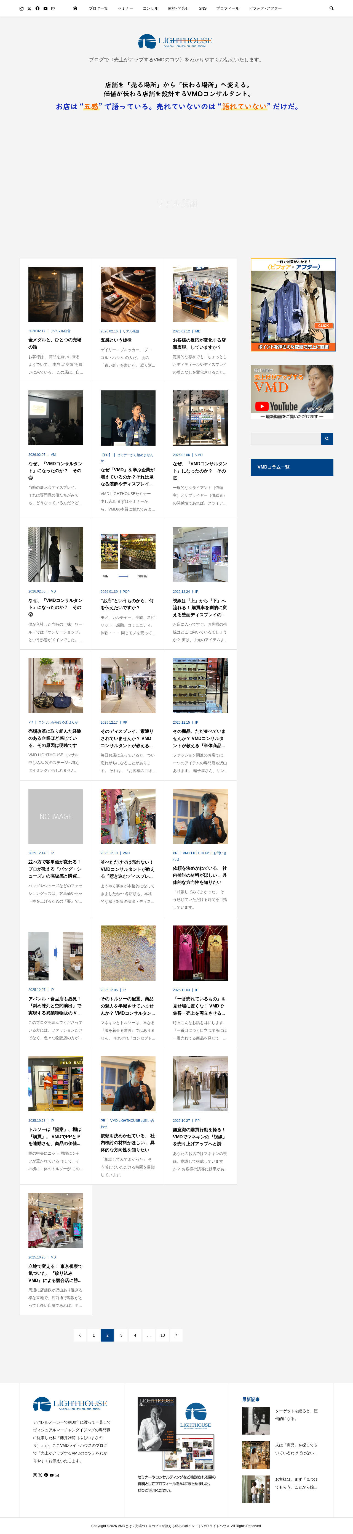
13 (163, 1335)
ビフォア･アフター (265, 8)
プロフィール (227, 8)
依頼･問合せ (178, 8)
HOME (75, 8)
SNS (203, 8)
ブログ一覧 (98, 8)
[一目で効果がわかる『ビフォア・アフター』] (292, 304)
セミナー (125, 8)
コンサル (150, 8)
